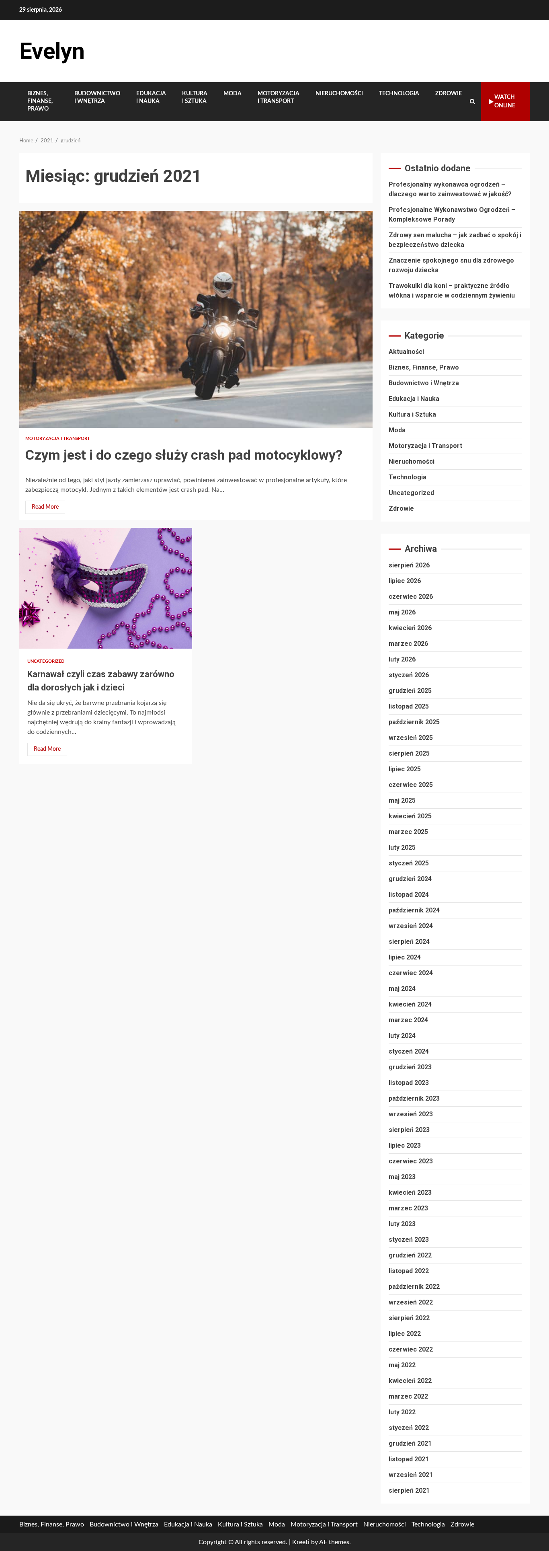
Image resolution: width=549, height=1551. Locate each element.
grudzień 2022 (410, 1255)
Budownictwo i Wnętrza (97, 97)
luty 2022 (402, 1412)
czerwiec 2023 (411, 1161)
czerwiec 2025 (411, 785)
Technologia (399, 94)
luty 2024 (402, 1035)
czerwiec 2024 (411, 973)
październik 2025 (414, 722)
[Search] (472, 101)
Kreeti (300, 1542)
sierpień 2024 (409, 941)
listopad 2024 (409, 894)
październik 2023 (414, 1098)
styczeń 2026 (409, 675)
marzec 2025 (408, 832)
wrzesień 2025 (411, 738)
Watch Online (504, 101)
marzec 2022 (408, 1396)
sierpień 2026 (409, 565)
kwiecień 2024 (410, 1004)
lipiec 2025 (405, 769)
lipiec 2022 (405, 1333)
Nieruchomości (339, 94)
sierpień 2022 (409, 1318)
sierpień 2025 (409, 753)
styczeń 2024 (409, 1051)
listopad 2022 (409, 1271)
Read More (45, 507)
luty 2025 (402, 847)
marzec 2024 (408, 1020)
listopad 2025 (409, 706)
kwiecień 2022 (410, 1381)
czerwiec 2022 (411, 1349)
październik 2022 (414, 1286)
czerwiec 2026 (411, 596)
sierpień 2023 (409, 1130)
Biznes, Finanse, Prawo (40, 101)
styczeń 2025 (409, 863)
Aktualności (406, 351)
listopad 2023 (409, 1083)
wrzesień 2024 (411, 926)
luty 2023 (402, 1224)
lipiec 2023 (405, 1145)
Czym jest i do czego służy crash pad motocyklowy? (196, 319)
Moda (232, 94)
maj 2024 (402, 988)
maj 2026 (402, 612)
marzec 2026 (408, 643)
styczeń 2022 (409, 1428)
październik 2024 (414, 910)
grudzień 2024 (410, 879)
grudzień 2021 (410, 1443)
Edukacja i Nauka (151, 97)
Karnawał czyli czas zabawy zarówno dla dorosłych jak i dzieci (105, 588)
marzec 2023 (408, 1208)
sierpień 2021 (409, 1490)
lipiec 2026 (405, 581)
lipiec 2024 (405, 957)
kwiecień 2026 (410, 628)
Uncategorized (45, 661)
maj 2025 (402, 800)
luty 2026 (402, 659)
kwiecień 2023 (410, 1192)
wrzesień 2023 (411, 1114)
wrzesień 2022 (411, 1302)
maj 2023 (402, 1177)
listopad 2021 (409, 1459)
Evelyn (52, 51)
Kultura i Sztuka (194, 97)
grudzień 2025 (410, 690)
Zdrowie (448, 94)
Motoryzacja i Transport (278, 97)
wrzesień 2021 (411, 1475)
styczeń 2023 (409, 1239)
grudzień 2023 (410, 1067)
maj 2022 (402, 1365)
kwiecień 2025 (410, 816)
